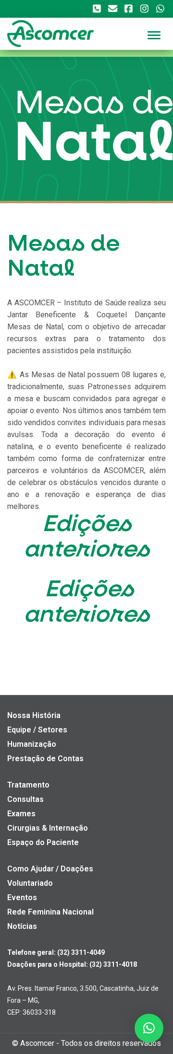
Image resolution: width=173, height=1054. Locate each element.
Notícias (22, 926)
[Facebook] (128, 8)
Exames (21, 813)
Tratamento (28, 784)
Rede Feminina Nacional (50, 911)
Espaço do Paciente (43, 842)
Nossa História (34, 715)
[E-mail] (112, 8)
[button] (149, 1028)
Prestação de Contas (45, 758)
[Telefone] (96, 8)
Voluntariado (30, 883)
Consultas (25, 799)
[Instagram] (144, 8)
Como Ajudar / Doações (50, 868)
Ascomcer (37, 1043)
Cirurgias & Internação (47, 828)
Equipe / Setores (37, 729)
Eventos (22, 897)
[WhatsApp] (160, 8)
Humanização (31, 744)
